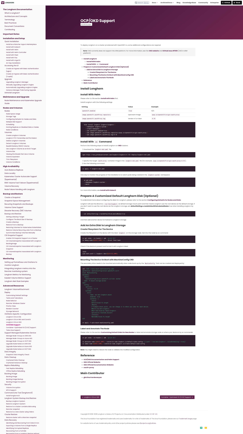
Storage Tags (11, 116)
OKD (120, 145)
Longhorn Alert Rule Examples (17, 281)
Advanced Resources (13, 285)
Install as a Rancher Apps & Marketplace (21, 44)
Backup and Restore (13, 193)
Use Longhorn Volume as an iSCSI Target (21, 149)
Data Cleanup (10, 357)
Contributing (10, 29)
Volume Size (10, 151)
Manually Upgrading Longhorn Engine (20, 85)
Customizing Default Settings (17, 295)
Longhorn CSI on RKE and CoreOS (18, 319)
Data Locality (10, 173)
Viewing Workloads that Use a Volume (20, 154)
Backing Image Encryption (16, 382)
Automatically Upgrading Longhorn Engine (21, 87)
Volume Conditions (13, 162)
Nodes (7, 111)
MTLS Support (11, 390)
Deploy (7, 292)
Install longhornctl (13, 396)
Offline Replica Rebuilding (15, 371)
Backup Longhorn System (15, 401)
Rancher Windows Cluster (15, 303)
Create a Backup (12, 222)
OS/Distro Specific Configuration (18, 314)
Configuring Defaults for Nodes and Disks (21, 119)
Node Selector (11, 301)
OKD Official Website (92, 362)
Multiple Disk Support (14, 122)
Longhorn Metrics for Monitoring (18, 274)
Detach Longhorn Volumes (16, 143)
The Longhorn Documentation (17, 9)
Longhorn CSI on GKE (14, 322)
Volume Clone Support (14, 207)
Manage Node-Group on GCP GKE (18, 341)
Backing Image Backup (14, 379)
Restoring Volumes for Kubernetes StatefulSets (23, 227)
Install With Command (97, 64)
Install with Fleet (12, 55)
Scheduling (10, 124)
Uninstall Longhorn (12, 93)
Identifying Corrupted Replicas (17, 428)
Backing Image (11, 374)
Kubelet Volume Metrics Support (18, 278)
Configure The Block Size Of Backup (19, 219)
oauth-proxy (89, 367)
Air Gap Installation (13, 63)
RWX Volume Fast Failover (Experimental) (22, 183)
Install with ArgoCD (13, 60)
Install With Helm (93, 61)
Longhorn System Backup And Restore (20, 398)
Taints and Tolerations (14, 298)
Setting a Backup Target (15, 217)
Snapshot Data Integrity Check (17, 354)
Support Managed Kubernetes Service (20, 333)
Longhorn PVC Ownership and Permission (21, 138)
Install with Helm (12, 50)
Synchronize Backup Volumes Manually (20, 233)
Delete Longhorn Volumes (15, 141)
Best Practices (11, 23)
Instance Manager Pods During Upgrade (21, 90)
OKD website (154, 51)
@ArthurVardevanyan (93, 377)
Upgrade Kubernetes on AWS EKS (18, 344)
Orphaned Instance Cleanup (16, 363)
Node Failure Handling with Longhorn (20, 189)
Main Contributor (91, 83)
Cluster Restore (11, 414)
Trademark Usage (185, 419)
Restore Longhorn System (15, 404)
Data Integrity (10, 352)
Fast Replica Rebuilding (14, 368)
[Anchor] (105, 88)
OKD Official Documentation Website (99, 365)
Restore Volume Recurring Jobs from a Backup (23, 230)
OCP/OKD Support (13, 325)
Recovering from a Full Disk (16, 431)
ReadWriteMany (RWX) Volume (17, 146)
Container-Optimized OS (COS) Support (21, 327)
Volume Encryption (13, 387)
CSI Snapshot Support (14, 235)
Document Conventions (14, 26)
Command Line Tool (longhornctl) (19, 393)
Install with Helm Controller (16, 52)
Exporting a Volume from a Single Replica (21, 425)
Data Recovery (11, 420)
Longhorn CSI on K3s (13, 317)
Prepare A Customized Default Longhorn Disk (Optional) (106, 67)
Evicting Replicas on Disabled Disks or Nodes (22, 127)
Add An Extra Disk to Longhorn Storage (102, 70)
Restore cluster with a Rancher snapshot (21, 417)
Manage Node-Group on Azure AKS (19, 338)
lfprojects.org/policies (148, 423)
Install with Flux (11, 58)
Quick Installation (12, 41)
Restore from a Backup (14, 225)
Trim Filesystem (12, 159)
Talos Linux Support (13, 330)
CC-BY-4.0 (153, 414)
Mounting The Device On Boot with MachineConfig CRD (112, 75)
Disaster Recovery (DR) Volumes (18, 210)
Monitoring (8, 258)
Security (8, 384)
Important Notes (11, 34)
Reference (88, 80)
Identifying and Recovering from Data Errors (22, 423)
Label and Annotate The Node (102, 78)
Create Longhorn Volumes (16, 135)
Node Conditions (12, 130)
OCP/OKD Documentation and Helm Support (101, 359)
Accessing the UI (11, 65)
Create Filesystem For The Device (103, 72)
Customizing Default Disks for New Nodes (117, 332)
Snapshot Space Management (17, 201)
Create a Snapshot (12, 197)
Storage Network (12, 311)
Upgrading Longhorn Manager (17, 82)
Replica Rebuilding (12, 365)
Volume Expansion (13, 157)
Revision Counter (12, 309)
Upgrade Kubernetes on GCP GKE (18, 349)
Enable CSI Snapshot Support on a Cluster (21, 238)
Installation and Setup (14, 38)
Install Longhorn (90, 59)
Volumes (8, 132)
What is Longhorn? (12, 13)
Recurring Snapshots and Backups (19, 204)
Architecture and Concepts (16, 16)
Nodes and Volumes (12, 108)
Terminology (10, 20)
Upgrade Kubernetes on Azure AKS (19, 346)
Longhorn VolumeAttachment (17, 289)
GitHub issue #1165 (170, 51)
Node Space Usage (13, 114)
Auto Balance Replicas (14, 170)
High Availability (11, 166)
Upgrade (8, 79)
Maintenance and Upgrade (16, 97)
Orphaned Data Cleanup (15, 360)
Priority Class (11, 306)
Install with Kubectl (13, 47)
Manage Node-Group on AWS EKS (18, 336)
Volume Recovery (12, 186)
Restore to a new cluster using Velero (20, 412)
